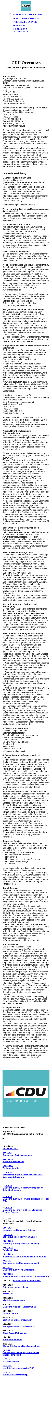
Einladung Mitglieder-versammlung (19, 1307)
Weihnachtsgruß (10, 1313)
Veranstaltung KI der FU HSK (27, 1281)
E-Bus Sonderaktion (12, 1339)
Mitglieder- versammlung (14, 1300)
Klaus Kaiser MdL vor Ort (15, 1333)
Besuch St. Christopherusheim (17, 1320)
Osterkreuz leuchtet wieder (15, 1287)
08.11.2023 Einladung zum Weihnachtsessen (19, 1269)
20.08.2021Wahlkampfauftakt (11, 1360)
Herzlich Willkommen (26, 18)
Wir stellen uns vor (25, 22)
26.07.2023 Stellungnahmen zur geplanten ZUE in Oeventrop (26, 1275)
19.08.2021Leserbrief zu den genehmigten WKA (18, 1367)
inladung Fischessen (14, 1162)
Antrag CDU (8, 1294)
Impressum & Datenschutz (20, 30)
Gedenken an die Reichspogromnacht (21, 1263)
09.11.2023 (7, 1261)
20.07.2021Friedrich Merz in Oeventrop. (15, 1373)
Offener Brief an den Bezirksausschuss (21, 1346)
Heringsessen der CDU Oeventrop (19, 1326)
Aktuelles (19, 25)
